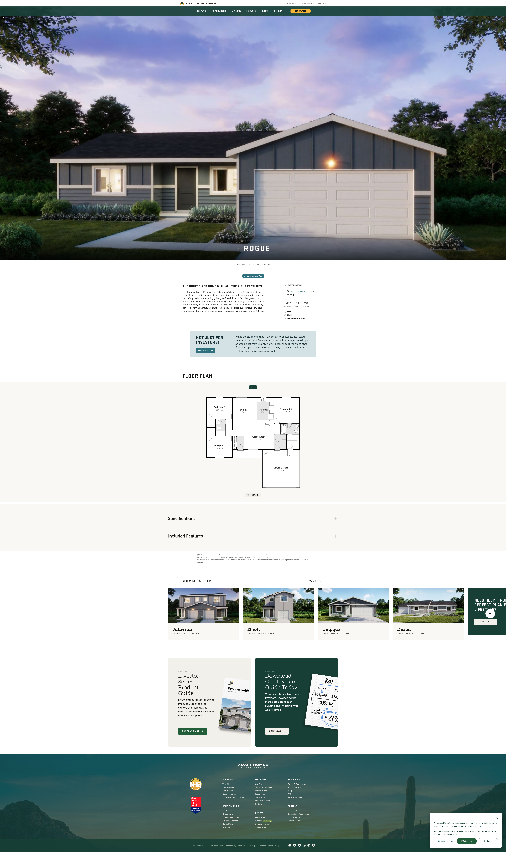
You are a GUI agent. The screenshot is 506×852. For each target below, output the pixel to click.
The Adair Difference (263, 787)
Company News (262, 824)
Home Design (228, 824)
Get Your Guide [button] (191, 731)
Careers (258, 821)
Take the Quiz (484, 622)
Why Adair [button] (236, 11)
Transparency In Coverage (269, 846)
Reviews (258, 804)
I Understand (466, 841)
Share (289, 315)
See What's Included (296, 318)
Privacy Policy (217, 846)
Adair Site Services (230, 821)
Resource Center (295, 787)
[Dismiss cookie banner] (497, 818)
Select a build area (298, 291)
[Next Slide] (500, 133)
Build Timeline (228, 811)
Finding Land (227, 814)
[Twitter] (299, 845)
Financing (226, 827)
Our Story (259, 784)
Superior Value (261, 794)
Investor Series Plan (253, 276)
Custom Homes (229, 794)
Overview (240, 265)
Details (267, 265)
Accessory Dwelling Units (233, 797)
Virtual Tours (227, 791)
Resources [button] (251, 11)
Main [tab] (253, 387)
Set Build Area (308, 3)
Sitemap (252, 846)
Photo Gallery (228, 787)
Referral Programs (295, 797)
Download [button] (275, 731)
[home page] (198, 3)
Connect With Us (295, 811)
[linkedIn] (308, 845)
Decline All (488, 841)
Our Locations (294, 817)
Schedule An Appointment (299, 814)
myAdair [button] (320, 3)
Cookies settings (445, 841)
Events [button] (265, 11)
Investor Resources (230, 817)
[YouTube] (313, 845)
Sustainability (260, 797)
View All (313, 581)
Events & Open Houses (297, 784)
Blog (290, 791)
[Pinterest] (294, 845)
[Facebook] (289, 845)
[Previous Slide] (6, 133)
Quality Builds (261, 791)
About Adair (260, 817)
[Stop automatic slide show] (3, 17)
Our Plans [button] (201, 11)
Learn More (204, 350)
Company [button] (290, 3)
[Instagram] (304, 845)
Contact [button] (278, 11)
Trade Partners (261, 827)
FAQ (289, 794)
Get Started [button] (300, 11)
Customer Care (294, 821)
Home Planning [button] (219, 11)
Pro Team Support (263, 801)
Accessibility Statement (235, 846)
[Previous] (16, 613)
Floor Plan (254, 265)
